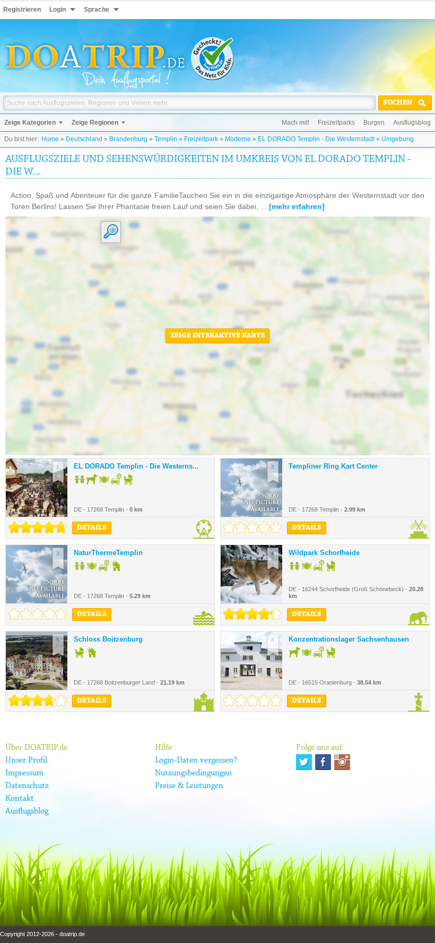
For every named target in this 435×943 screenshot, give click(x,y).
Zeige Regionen (95, 122)
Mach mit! (295, 122)
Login (57, 9)
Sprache (96, 9)
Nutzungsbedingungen (193, 773)
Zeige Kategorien (30, 122)
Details (92, 528)
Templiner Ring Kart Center (333, 466)
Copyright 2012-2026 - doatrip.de (42, 934)
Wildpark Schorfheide (324, 553)
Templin (165, 139)
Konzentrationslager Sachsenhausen (349, 639)
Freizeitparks (336, 122)
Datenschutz (27, 786)
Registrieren (22, 9)
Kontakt (19, 798)
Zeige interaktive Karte (217, 336)
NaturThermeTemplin (108, 553)
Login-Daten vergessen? (196, 760)
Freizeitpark (201, 139)
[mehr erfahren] (297, 206)
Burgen (374, 122)
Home (50, 139)
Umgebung (397, 139)
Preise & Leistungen (189, 786)
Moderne (238, 139)
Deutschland (84, 139)
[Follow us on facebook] (323, 762)
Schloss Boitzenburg (108, 639)
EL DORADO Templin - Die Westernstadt (316, 139)
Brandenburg (128, 139)
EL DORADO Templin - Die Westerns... (136, 466)
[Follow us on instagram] (342, 762)
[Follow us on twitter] (304, 762)
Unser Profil (26, 760)
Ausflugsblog (412, 122)
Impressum (24, 773)
